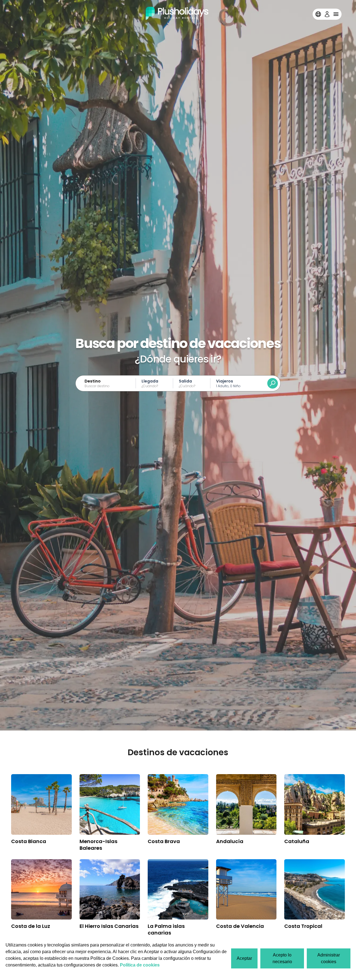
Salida (185, 381)
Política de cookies (140, 965)
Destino (93, 381)
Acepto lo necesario (282, 958)
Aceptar (244, 958)
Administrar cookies (328, 958)
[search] (272, 383)
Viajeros (224, 381)
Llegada (150, 381)
